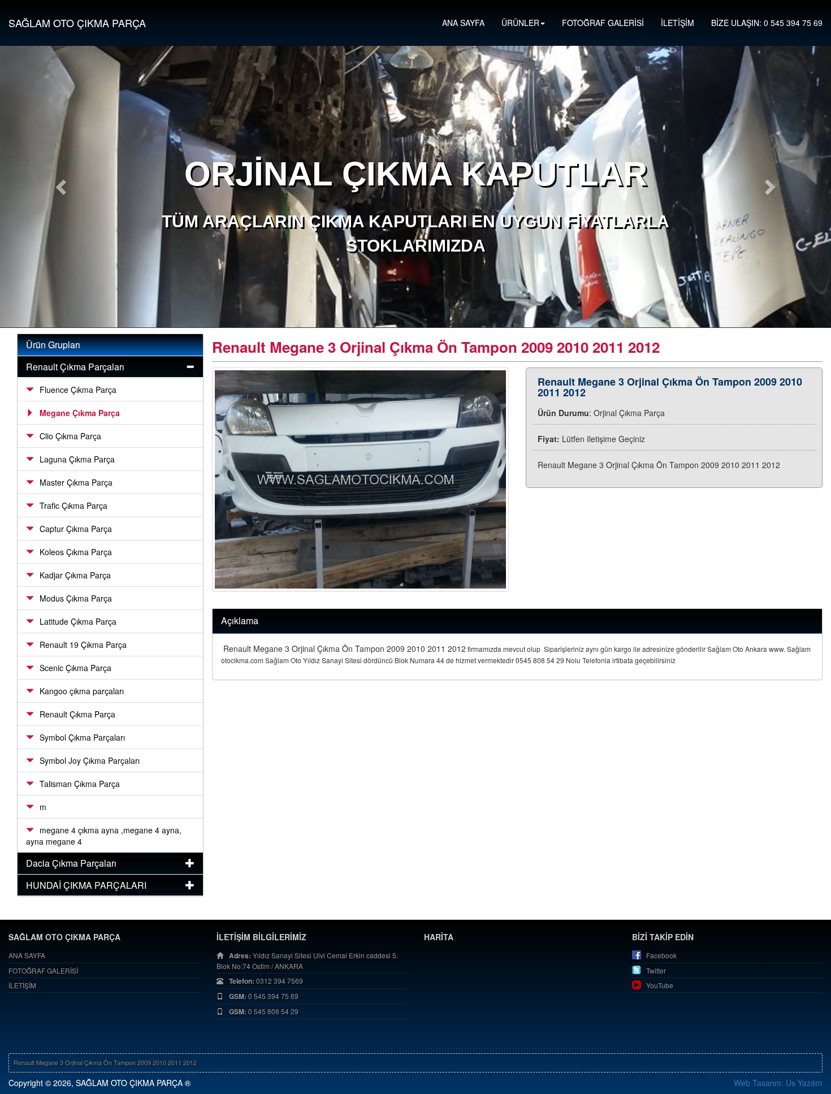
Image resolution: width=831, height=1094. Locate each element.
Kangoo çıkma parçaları (82, 691)
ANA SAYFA (463, 22)
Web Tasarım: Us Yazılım (778, 1082)
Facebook (661, 955)
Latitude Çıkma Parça (78, 621)
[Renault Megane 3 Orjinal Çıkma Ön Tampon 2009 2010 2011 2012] (360, 479)
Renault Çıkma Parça (77, 714)
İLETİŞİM (677, 22)
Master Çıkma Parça (76, 482)
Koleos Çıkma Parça (76, 551)
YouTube (659, 985)
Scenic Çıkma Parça (75, 667)
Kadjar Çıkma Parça (75, 575)
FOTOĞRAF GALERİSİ (603, 22)
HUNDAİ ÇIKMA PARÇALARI (86, 885)
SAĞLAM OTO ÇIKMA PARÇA (77, 22)
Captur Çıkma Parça (76, 528)
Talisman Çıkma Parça (80, 783)
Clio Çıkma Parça (70, 436)
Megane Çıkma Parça (80, 412)
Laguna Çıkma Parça (77, 459)
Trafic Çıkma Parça (73, 505)
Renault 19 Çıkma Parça (83, 644)
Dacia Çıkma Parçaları (71, 863)
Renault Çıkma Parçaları (75, 366)
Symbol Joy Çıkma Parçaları (90, 760)
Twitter (656, 970)
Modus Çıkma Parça (76, 598)
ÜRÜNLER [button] (520, 22)
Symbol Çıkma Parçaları (82, 737)
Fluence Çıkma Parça (78, 389)
